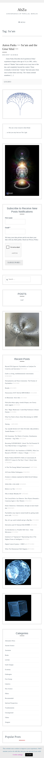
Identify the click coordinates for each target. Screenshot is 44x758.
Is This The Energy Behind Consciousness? (17, 467)
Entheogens (8, 674)
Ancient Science (10, 55)
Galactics (7, 684)
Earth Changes (9, 665)
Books (7, 655)
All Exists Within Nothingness (14, 472)
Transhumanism (9, 708)
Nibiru (7, 693)
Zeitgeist (7, 722)
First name (8, 218)
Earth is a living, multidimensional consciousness (19, 373)
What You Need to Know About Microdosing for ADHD (21, 417)
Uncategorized (9, 713)
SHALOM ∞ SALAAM (12, 484)
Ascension (8, 650)
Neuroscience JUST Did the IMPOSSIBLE (17, 393)
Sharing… (8, 424)
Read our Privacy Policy (30, 240)
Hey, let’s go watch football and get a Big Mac (18, 520)
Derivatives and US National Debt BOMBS (17, 525)
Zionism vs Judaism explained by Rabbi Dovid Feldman (21, 477)
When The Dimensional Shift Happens (16, 549)
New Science (8, 689)
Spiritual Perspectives (11, 703)
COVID (7, 660)
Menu (23, 22)
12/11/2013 (7, 82)
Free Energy (8, 679)
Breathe (7, 388)
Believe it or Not (10, 489)
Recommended (9, 698)
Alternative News (10, 641)
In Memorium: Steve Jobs (12, 398)
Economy (8, 669)
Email (7, 227)
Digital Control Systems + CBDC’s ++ (16, 544)
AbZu (22, 10)
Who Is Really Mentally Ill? (13, 493)
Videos (7, 717)
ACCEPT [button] (29, 754)
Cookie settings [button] (18, 754)
